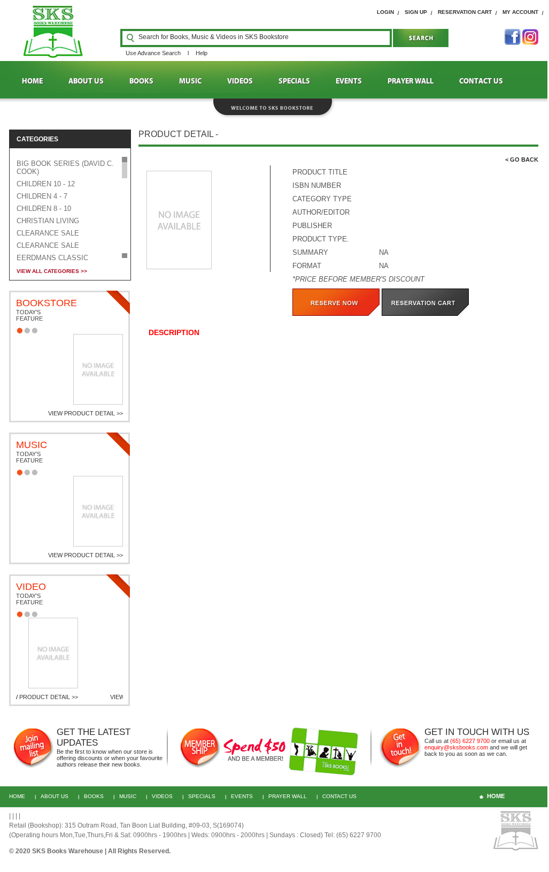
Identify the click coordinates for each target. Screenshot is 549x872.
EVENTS (349, 81)
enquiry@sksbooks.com (456, 747)
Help (201, 53)
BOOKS (141, 81)
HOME (32, 81)
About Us (54, 796)
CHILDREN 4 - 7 (42, 196)
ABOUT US (86, 81)
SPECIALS (294, 81)
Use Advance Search (153, 53)
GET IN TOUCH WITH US (476, 732)
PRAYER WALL (411, 81)
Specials (201, 796)
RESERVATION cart (465, 12)
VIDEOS (240, 81)
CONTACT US (481, 81)
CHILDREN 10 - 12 (46, 184)
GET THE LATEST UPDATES (93, 737)
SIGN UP (416, 12)
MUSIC (190, 81)
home (496, 796)
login (385, 12)
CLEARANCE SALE (48, 233)
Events (242, 796)
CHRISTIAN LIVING (48, 221)
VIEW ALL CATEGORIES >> (52, 271)
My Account (520, 12)
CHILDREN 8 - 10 (44, 208)
